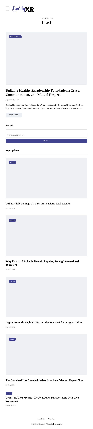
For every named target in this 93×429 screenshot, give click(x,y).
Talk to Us (41, 419)
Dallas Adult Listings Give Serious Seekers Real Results (38, 203)
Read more (13, 115)
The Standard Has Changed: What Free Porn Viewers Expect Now (44, 380)
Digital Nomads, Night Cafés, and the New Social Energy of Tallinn (44, 322)
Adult (12, 162)
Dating (12, 281)
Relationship (15, 36)
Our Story (51, 419)
